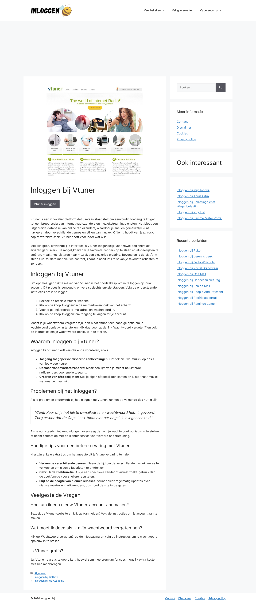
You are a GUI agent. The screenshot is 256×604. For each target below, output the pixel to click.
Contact (182, 121)
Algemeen (40, 573)
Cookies (182, 133)
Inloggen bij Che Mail (191, 274)
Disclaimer (184, 127)
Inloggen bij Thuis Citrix (193, 196)
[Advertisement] (128, 47)
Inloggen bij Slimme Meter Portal (199, 218)
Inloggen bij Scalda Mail (193, 286)
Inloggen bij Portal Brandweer (197, 268)
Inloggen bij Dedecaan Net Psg (198, 280)
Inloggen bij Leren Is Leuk (194, 256)
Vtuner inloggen (45, 204)
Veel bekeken (152, 10)
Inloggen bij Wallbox (46, 577)
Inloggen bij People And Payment (200, 292)
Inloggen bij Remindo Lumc (196, 303)
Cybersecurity (209, 10)
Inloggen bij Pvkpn (189, 250)
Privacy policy (186, 139)
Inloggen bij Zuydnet (191, 212)
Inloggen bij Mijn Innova (193, 190)
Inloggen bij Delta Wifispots (196, 262)
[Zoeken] (221, 87)
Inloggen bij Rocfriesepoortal (197, 297)
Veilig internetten (182, 10)
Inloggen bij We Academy (49, 580)
